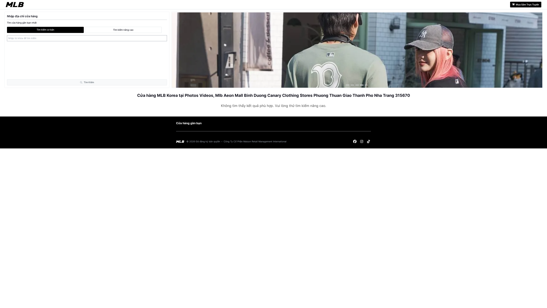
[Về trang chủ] (15, 4)
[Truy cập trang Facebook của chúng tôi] (355, 141)
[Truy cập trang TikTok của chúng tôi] (368, 141)
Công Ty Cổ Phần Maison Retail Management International (255, 141)
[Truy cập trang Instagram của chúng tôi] (362, 141)
